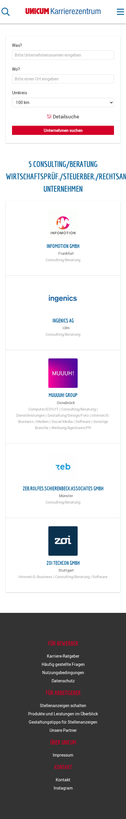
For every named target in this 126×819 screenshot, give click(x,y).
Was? (17, 45)
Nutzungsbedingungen (63, 672)
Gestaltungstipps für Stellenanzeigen (63, 722)
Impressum (63, 755)
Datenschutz (63, 681)
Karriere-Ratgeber (63, 656)
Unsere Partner (63, 730)
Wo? (16, 69)
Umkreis (19, 92)
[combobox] (63, 55)
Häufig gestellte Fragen (63, 664)
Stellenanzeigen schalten (63, 705)
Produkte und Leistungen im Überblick (63, 714)
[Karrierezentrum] (63, 10)
